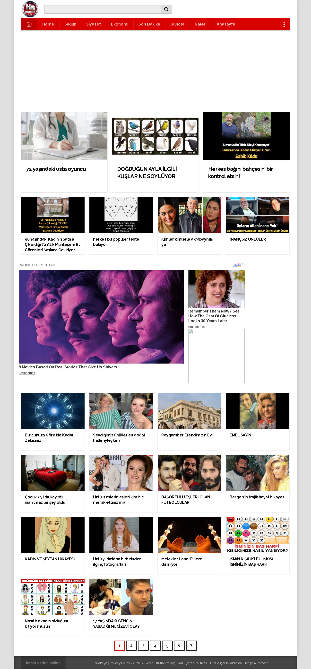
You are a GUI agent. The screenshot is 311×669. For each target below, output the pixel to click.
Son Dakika (149, 24)
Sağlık (70, 24)
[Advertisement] (155, 67)
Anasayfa (226, 24)
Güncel (177, 24)
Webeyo (101, 663)
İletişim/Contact (256, 663)
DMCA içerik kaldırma (226, 663)
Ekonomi (119, 24)
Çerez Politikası (196, 663)
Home (48, 24)
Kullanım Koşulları (169, 663)
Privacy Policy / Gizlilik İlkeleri (132, 663)
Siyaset (93, 24)
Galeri (201, 24)
